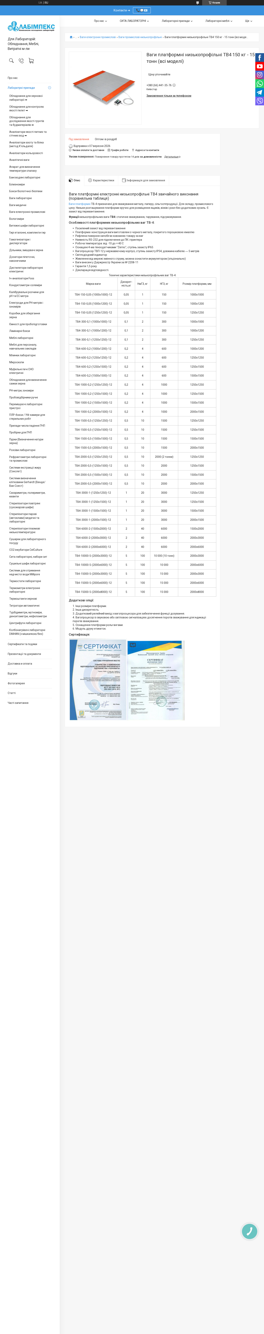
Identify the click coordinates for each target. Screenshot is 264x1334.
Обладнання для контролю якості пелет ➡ (26, 108)
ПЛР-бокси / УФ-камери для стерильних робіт (27, 416)
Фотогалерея (16, 683)
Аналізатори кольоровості (26, 153)
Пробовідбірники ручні (23, 397)
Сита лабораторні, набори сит (28, 556)
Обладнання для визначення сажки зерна (28, 381)
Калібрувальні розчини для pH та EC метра (26, 294)
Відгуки (12, 673)
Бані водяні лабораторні (24, 177)
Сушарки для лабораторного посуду (27, 541)
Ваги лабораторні (20, 198)
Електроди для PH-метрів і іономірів (26, 304)
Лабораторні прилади (176, 20)
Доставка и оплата (20, 663)
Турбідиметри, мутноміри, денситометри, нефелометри (28, 614)
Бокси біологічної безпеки (25, 191)
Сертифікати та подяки (22, 644)
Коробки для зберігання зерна (24, 315)
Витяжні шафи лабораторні (26, 225)
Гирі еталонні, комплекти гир (27, 232)
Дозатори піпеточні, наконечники (22, 258)
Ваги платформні (79, 203)
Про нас (13, 77)
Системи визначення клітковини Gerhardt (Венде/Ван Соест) (27, 482)
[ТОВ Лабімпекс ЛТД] (30, 26)
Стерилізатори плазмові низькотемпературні (24, 530)
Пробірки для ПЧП (20, 432)
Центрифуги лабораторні (25, 623)
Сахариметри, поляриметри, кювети (27, 494)
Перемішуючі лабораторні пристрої (25, 406)
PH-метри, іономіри (21, 390)
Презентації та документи (24, 653)
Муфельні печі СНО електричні (21, 371)
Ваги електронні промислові (27, 211)
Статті (12, 693)
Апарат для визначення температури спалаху (24, 168)
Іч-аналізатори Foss (21, 278)
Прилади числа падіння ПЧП (27, 425)
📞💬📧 (142, 10)
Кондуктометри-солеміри (25, 285)
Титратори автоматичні (24, 605)
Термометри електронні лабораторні (24, 589)
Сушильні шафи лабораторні (27, 563)
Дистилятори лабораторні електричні (26, 269)
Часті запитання (18, 702)
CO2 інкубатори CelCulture (25, 549)
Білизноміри (17, 184)
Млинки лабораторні (22, 355)
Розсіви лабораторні (22, 450)
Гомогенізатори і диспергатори (19, 241)
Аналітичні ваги (19, 159)
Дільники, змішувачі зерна (26, 250)
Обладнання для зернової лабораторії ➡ (26, 97)
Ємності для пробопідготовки (28, 324)
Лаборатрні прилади (21, 87)
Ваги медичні (17, 205)
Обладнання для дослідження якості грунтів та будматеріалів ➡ (26, 121)
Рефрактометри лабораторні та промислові (27, 458)
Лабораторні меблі (217, 20)
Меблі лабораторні (21, 337)
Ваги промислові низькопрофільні (140, 37)
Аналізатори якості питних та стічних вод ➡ (28, 133)
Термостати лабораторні (25, 581)
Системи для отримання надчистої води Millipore (24, 572)
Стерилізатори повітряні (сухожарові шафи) (24, 505)
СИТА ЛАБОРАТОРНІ (133, 20)
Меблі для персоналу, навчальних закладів (23, 346)
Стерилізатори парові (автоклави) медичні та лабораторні (24, 517)
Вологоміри (16, 218)
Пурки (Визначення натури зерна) (26, 441)
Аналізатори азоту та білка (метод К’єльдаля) (26, 144)
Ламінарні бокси (19, 330)
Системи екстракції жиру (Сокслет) (25, 469)
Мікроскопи (16, 362)
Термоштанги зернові (23, 598)
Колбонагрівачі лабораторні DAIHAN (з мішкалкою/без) (27, 631)
